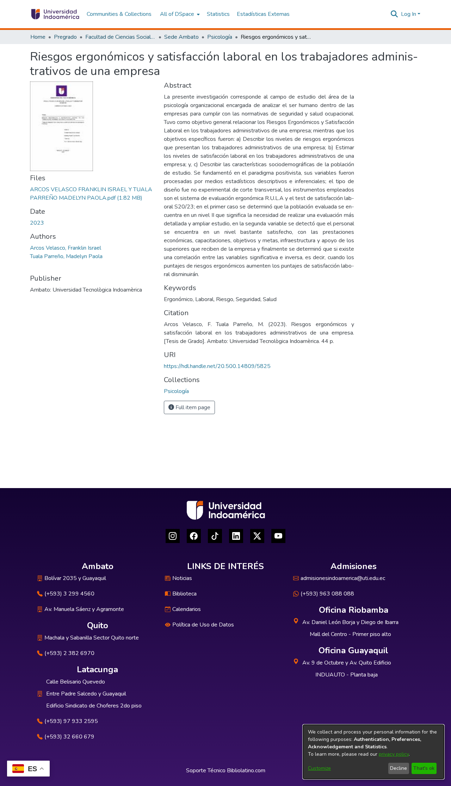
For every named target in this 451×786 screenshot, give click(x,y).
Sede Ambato (181, 37)
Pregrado (65, 37)
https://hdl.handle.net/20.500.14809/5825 (217, 366)
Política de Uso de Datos (203, 625)
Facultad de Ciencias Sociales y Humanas (120, 37)
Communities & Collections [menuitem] (119, 14)
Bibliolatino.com (246, 770)
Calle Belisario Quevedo (75, 682)
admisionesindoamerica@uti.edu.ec (343, 578)
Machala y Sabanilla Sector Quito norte (91, 638)
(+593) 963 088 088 (327, 594)
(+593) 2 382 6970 (69, 653)
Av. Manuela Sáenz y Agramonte (84, 609)
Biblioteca (184, 594)
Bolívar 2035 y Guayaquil (75, 578)
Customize (319, 768)
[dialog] (373, 752)
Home (37, 37)
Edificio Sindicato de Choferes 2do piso (94, 706)
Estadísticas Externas (263, 14)
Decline (398, 768)
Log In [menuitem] (408, 14)
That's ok (423, 768)
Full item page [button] (192, 407)
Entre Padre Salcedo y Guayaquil (86, 694)
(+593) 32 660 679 (69, 737)
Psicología (219, 37)
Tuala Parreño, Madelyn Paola (66, 256)
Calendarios (186, 609)
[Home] (55, 14)
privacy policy (394, 754)
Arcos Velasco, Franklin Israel (65, 248)
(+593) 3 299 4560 (69, 594)
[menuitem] (179, 14)
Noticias (182, 578)
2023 (37, 223)
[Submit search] (394, 14)
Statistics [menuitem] (218, 14)
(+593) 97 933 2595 (71, 721)
